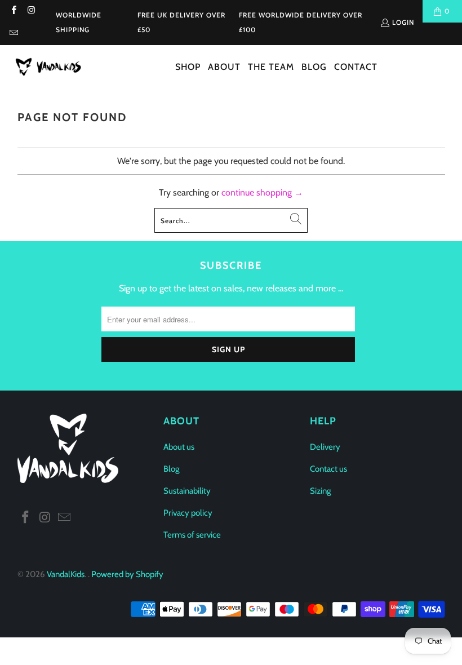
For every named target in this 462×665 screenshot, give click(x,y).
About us (178, 447)
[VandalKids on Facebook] (13, 11)
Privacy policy (187, 513)
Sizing (320, 491)
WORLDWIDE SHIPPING (78, 22)
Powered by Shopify (127, 574)
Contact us (328, 469)
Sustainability (187, 491)
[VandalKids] (50, 67)
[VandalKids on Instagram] (30, 11)
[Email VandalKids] (13, 33)
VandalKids (66, 574)
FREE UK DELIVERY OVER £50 (181, 22)
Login (403, 22)
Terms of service (192, 535)
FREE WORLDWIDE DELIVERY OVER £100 (300, 22)
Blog (171, 469)
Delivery (325, 447)
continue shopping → (262, 192)
